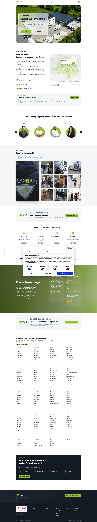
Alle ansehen (75, 84)
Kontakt (34, 508)
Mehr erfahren (23, 243)
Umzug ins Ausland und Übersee (59, 513)
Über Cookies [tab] (65, 251)
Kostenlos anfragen (71, 215)
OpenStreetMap (71, 81)
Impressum (46, 508)
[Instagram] (20, 514)
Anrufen (73, 62)
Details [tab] (48, 251)
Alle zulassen (64, 273)
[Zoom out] (51, 77)
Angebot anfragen (25, 31)
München (75, 512)
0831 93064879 (56, 140)
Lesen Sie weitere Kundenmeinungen (23, 308)
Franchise (34, 512)
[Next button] (81, 132)
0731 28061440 (37, 31)
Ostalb (67, 508)
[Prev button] (16, 132)
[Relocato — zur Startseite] (19, 494)
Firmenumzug (57, 510)
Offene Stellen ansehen (24, 476)
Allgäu (75, 510)
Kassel (75, 515)
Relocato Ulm (64, 60)
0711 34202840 (24, 140)
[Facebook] (17, 514)
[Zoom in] (51, 76)
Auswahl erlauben (48, 273)
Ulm (66, 515)
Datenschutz (46, 510)
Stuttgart (67, 512)
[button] (46, 2)
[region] (65, 67)
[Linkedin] (22, 514)
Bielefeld (67, 510)
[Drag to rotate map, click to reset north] (51, 79)
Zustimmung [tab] (31, 251)
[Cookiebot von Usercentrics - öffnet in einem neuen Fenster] (68, 248)
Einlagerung (57, 515)
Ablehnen (32, 273)
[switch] (42, 269)
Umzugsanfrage (36, 510)
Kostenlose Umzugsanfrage (72, 495)
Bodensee (76, 508)
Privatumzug (57, 508)
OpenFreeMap (60, 81)
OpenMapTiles (64, 81)
